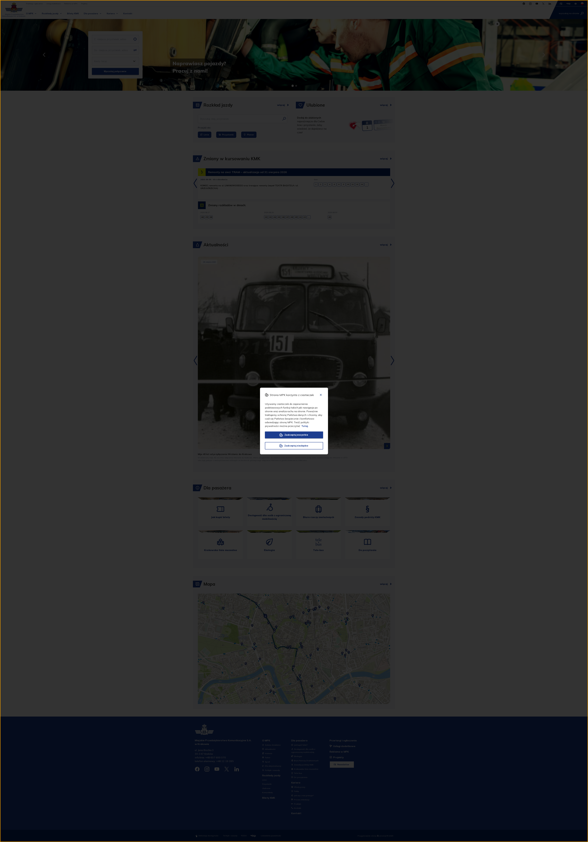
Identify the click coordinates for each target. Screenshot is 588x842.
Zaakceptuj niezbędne (296, 446)
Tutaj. (304, 426)
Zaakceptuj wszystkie (296, 435)
